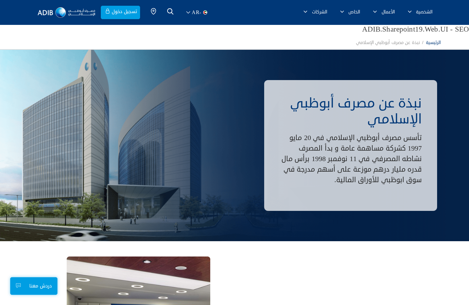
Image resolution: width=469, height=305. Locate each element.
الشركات (319, 12)
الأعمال (388, 12)
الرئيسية (433, 43)
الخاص (354, 12)
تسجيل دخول (124, 11)
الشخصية (424, 12)
